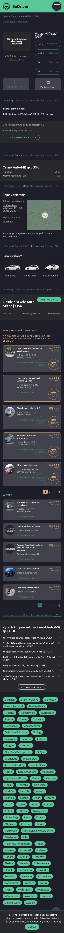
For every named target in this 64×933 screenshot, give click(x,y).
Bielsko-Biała (37, 706)
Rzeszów (39, 856)
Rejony (27, 100)
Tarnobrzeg (12, 882)
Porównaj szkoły (47, 87)
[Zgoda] (59, 921)
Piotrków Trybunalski (17, 843)
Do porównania (27, 363)
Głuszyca (25, 745)
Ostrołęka (11, 830)
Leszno (24, 797)
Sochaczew (25, 869)
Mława (22, 810)
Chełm (23, 719)
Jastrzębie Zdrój (14, 765)
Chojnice (38, 719)
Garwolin (10, 738)
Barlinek (10, 699)
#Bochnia (8, 221)
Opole (40, 824)
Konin (8, 784)
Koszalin (23, 784)
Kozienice (40, 784)
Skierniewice (41, 863)
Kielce (35, 778)
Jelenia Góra (37, 765)
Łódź (37, 797)
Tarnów (29, 882)
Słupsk (9, 869)
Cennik (18, 100)
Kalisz (8, 771)
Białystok (50, 699)
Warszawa (43, 889)
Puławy (41, 850)
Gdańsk (26, 738)
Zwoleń (30, 902)
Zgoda (32, 926)
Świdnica (10, 876)
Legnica (9, 797)
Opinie (48, 100)
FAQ (57, 100)
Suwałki (42, 869)
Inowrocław (30, 758)
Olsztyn (25, 824)
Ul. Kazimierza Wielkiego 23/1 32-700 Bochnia (13, 208)
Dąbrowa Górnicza (16, 732)
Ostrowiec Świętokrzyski (38, 830)
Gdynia (41, 738)
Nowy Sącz (39, 810)
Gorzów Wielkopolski (18, 752)
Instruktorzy (37, 100)
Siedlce (9, 863)
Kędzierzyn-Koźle (15, 778)
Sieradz (23, 863)
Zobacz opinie (16, 60)
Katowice (48, 771)
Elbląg (37, 732)
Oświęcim (11, 837)
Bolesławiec (27, 712)
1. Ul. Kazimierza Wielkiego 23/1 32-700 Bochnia (28, 114)
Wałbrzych (24, 889)
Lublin (34, 804)
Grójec (41, 752)
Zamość (46, 896)
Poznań (9, 850)
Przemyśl (25, 850)
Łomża (50, 797)
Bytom (9, 719)
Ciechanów (11, 725)
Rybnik (23, 856)
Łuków (48, 804)
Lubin (21, 804)
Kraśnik (24, 791)
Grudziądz (11, 758)
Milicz (8, 810)
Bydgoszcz (47, 712)
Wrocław (30, 896)
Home (6, 16)
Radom (9, 856)
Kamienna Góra (27, 771)
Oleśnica (10, 824)
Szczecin (27, 876)
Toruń (43, 882)
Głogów (9, 745)
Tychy (8, 889)
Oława (40, 817)
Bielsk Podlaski (14, 706)
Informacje (8, 100)
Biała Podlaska (29, 699)
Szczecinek (44, 876)
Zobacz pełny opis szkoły (21, 137)
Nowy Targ (11, 817)
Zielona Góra (12, 902)
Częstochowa (32, 725)
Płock (40, 843)
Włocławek (11, 896)
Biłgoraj (9, 712)
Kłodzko (50, 778)
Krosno (39, 791)
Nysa (27, 817)
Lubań (8, 804)
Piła (25, 837)
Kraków (9, 791)
